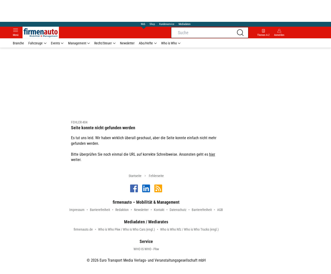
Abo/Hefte (146, 43)
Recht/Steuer (103, 43)
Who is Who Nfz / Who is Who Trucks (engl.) (189, 229)
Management (77, 43)
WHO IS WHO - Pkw (146, 249)
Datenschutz (178, 210)
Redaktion (122, 210)
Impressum (77, 210)
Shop (152, 24)
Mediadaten (184, 24)
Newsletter (127, 43)
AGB (220, 210)
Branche (18, 43)
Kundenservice (166, 24)
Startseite (135, 176)
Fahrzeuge (35, 43)
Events (55, 43)
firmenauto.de (83, 229)
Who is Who (169, 43)
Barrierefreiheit (100, 210)
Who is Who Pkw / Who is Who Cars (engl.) (126, 229)
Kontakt (159, 210)
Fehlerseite (156, 176)
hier (212, 154)
